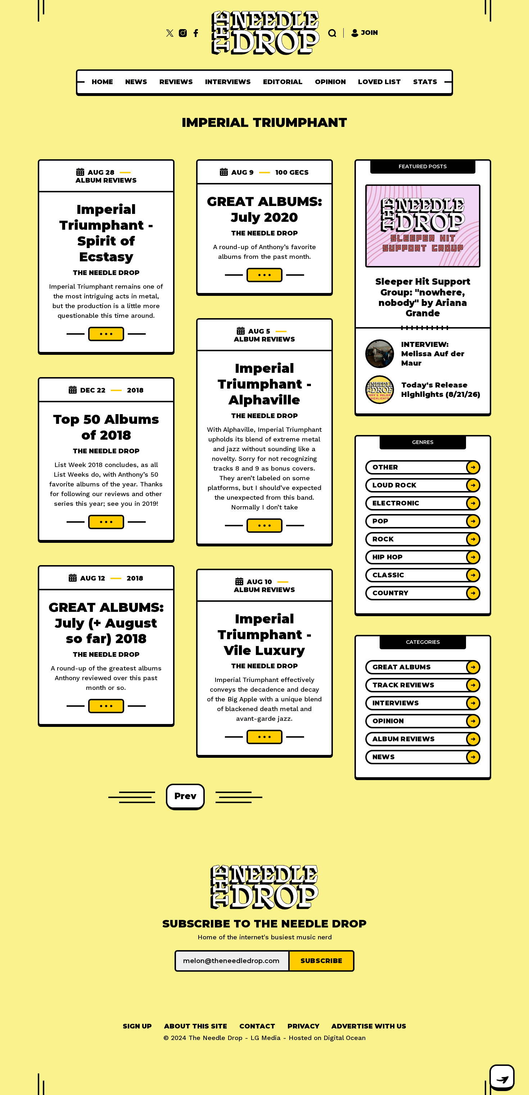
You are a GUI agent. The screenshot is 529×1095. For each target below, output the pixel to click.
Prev (185, 796)
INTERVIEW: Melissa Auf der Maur (433, 353)
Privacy (303, 1026)
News (136, 82)
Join (369, 33)
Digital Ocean (345, 1037)
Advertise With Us (368, 1026)
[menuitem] (102, 82)
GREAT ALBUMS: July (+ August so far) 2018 (106, 623)
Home (102, 82)
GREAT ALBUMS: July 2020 (264, 209)
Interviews (228, 82)
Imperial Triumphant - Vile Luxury (264, 634)
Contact (257, 1026)
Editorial (283, 82)
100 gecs (292, 173)
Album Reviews (106, 180)
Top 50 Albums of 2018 (106, 427)
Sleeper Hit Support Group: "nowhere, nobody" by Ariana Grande (422, 297)
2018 (135, 390)
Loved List (379, 82)
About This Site (195, 1026)
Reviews (176, 82)
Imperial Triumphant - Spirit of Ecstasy (106, 233)
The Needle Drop (106, 273)
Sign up (137, 1026)
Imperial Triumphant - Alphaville (264, 384)
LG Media (265, 1037)
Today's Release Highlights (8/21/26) (440, 390)
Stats (425, 82)
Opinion (330, 82)
